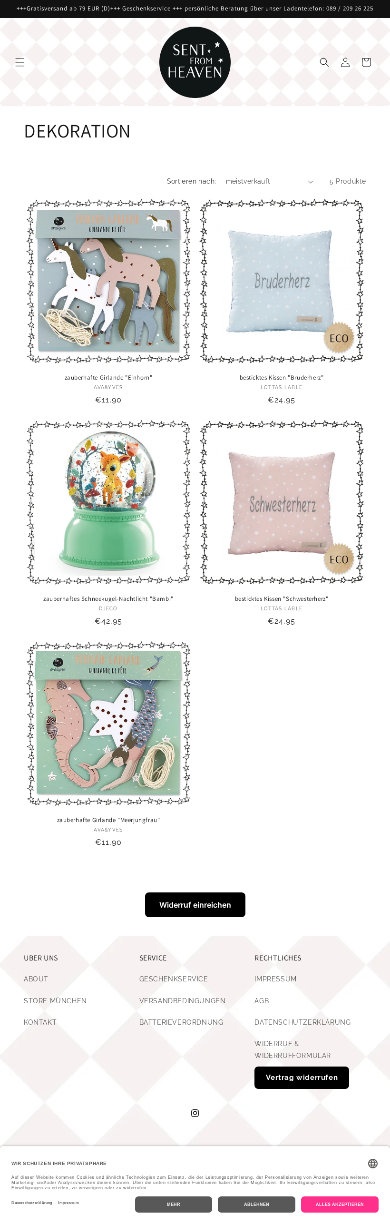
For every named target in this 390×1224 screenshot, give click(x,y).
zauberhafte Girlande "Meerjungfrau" (108, 820)
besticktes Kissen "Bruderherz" (282, 378)
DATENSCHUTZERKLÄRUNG (302, 1022)
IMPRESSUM (275, 979)
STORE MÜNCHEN (55, 1001)
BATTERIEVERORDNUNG (181, 1022)
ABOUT (36, 979)
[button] (20, 62)
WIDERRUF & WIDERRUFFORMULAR (292, 1049)
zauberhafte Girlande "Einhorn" (109, 378)
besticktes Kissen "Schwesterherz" (282, 599)
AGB (261, 1001)
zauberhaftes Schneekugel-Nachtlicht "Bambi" (108, 599)
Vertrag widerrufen (302, 1077)
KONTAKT (40, 1022)
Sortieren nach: (191, 181)
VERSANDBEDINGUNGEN (182, 1001)
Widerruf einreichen (195, 905)
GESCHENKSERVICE (173, 979)
